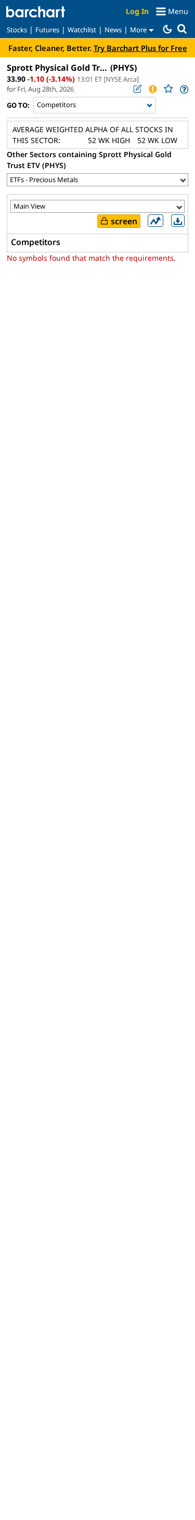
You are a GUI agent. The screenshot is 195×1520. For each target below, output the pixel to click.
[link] (183, 89)
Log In (137, 11)
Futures (47, 29)
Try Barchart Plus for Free (140, 48)
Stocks (17, 29)
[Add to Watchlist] (168, 88)
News (113, 29)
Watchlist (82, 29)
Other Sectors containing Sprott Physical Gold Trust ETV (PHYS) (89, 159)
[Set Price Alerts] (152, 89)
